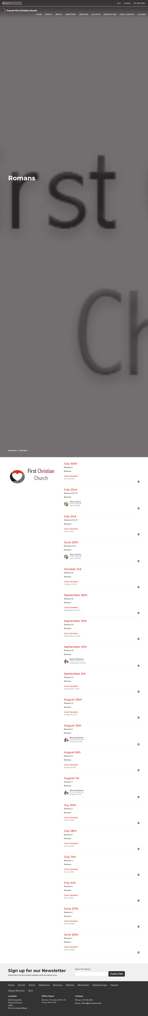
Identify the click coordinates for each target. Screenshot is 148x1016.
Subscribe (116, 973)
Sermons (83, 14)
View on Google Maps (17, 1008)
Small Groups (127, 14)
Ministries (71, 14)
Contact (127, 3)
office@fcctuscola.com (92, 1003)
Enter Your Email (82, 969)
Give (119, 3)
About (59, 14)
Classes (142, 14)
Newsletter (110, 14)
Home (39, 14)
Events (48, 14)
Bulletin (96, 14)
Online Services (16, 990)
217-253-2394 (139, 3)
